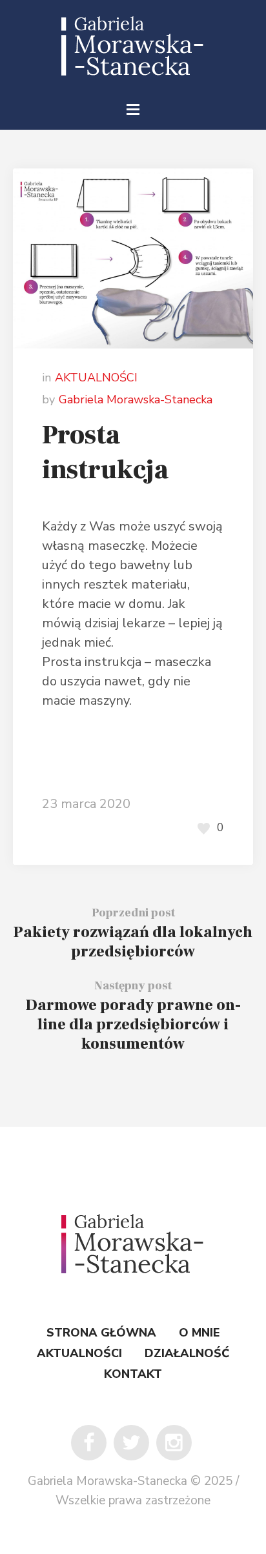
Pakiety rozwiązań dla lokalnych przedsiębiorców (133, 942)
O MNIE (199, 1332)
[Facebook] (89, 1442)
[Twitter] (131, 1442)
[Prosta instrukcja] (133, 257)
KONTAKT (133, 1374)
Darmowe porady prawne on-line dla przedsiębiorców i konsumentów (133, 1024)
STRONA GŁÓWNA (101, 1332)
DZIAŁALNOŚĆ (187, 1353)
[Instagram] (174, 1442)
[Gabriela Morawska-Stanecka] (133, 46)
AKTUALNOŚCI (96, 377)
